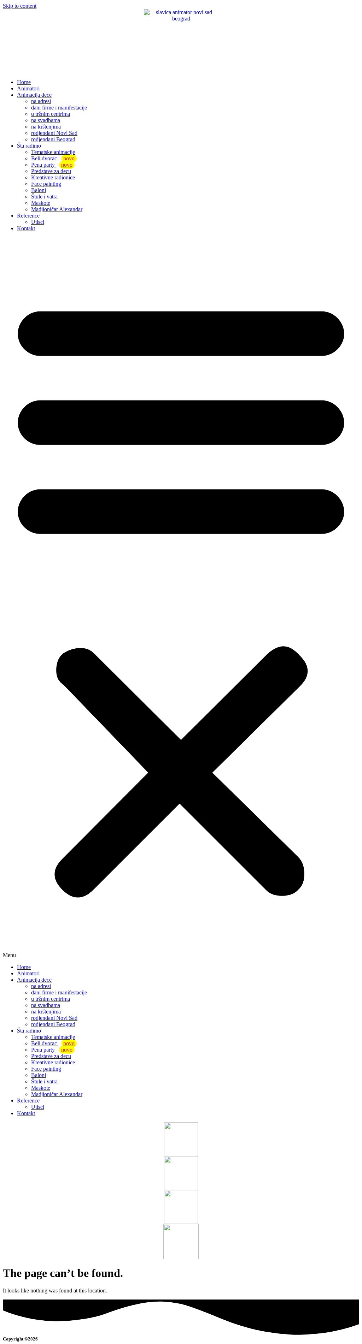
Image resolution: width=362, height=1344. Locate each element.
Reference (28, 216)
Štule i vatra (44, 197)
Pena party (51, 165)
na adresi (41, 101)
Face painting (46, 184)
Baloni (38, 190)
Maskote (40, 203)
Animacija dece (34, 95)
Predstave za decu (51, 171)
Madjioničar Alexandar (56, 209)
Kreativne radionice (53, 177)
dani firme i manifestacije (59, 108)
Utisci (37, 222)
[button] (181, 597)
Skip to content (19, 6)
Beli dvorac (53, 158)
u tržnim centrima (50, 114)
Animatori (28, 88)
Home (24, 82)
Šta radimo (29, 146)
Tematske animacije (53, 152)
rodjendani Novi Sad (54, 133)
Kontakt (26, 228)
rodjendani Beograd (53, 139)
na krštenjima (46, 127)
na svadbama (45, 120)
